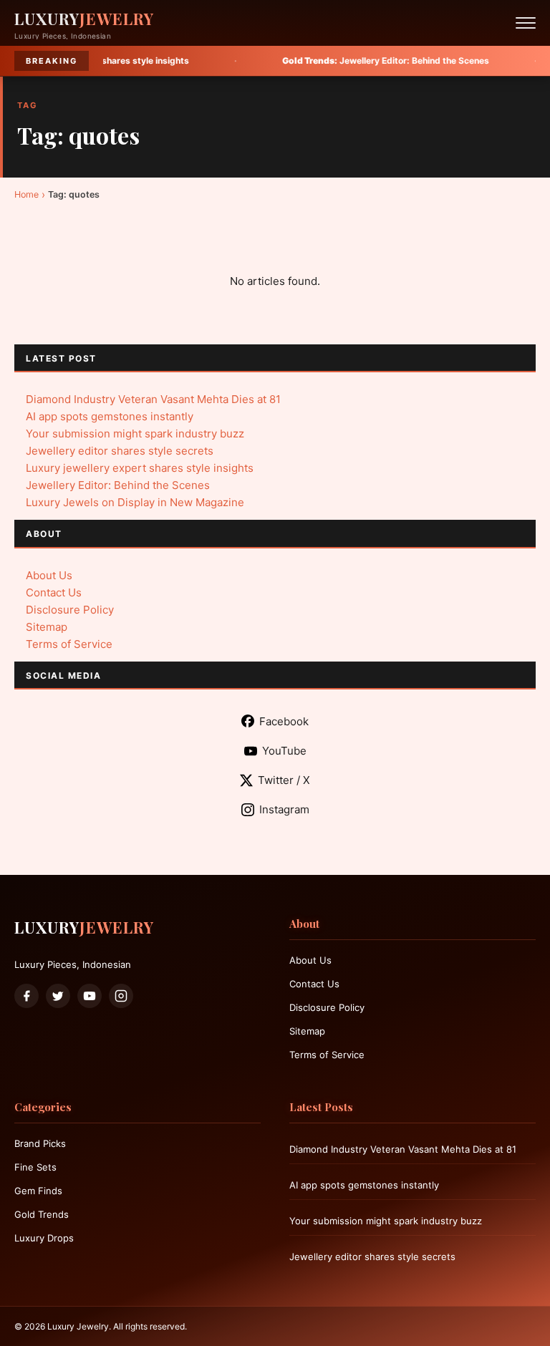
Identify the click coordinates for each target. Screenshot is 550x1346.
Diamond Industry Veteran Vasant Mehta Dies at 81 (153, 399)
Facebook (284, 721)
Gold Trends (41, 1214)
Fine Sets (35, 1167)
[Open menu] (526, 23)
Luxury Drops (44, 1238)
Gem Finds (38, 1190)
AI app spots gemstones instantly (109, 416)
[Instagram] (121, 996)
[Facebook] (26, 996)
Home (26, 194)
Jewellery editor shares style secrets (119, 450)
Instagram (284, 809)
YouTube (284, 750)
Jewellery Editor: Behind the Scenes (350, 60)
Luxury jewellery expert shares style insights (140, 468)
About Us (49, 575)
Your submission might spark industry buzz (135, 433)
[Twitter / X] (58, 996)
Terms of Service (69, 644)
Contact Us (54, 592)
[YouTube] (89, 996)
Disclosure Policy (70, 609)
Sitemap (46, 627)
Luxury (84, 18)
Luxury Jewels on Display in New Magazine (135, 502)
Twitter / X (284, 780)
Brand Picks (40, 1143)
